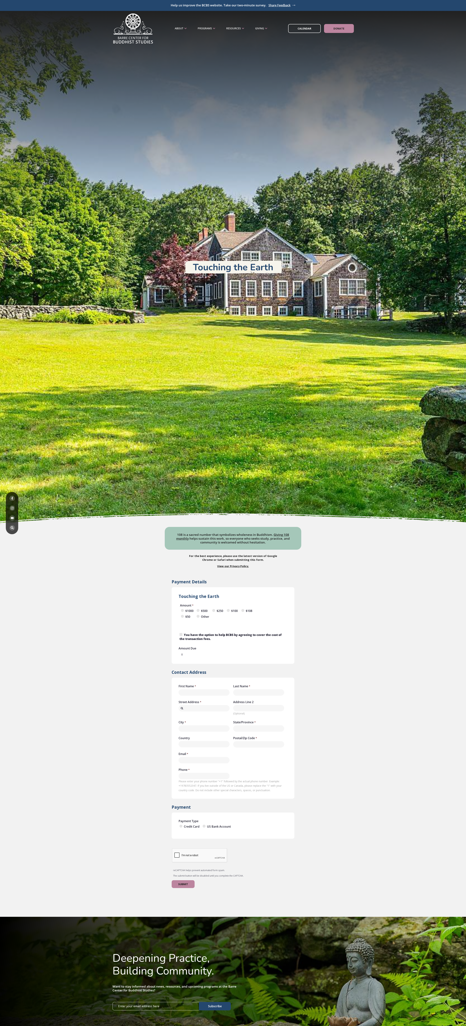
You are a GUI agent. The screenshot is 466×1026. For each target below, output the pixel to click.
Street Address (189, 702)
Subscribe (215, 1006)
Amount (185, 605)
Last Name (240, 686)
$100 (234, 611)
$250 (220, 611)
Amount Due (187, 648)
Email (182, 754)
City (181, 722)
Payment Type (188, 821)
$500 (204, 611)
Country (184, 738)
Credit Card (192, 827)
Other (205, 617)
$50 (187, 617)
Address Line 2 (243, 702)
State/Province (243, 722)
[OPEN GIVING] (266, 28)
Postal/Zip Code (244, 738)
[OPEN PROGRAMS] (214, 28)
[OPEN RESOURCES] (243, 28)
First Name (186, 686)
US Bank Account (219, 827)
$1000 (189, 611)
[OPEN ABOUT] (185, 28)
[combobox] (204, 708)
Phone (183, 770)
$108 (249, 611)
